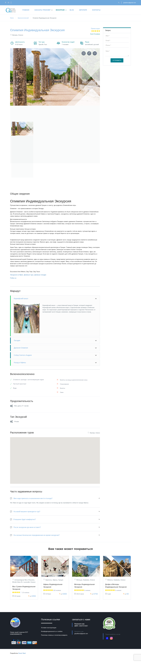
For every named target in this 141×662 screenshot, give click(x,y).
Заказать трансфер (42, 10)
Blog (72, 10)
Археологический (23, 18)
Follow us (13, 278)
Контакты (96, 10)
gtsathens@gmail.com (129, 2)
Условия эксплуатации (48, 627)
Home (12, 18)
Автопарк (83, 10)
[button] (21, 127)
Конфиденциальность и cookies (51, 631)
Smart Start (22, 653)
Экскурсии (60, 10)
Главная (25, 10)
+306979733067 (83, 626)
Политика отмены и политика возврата (54, 635)
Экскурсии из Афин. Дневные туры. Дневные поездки (28, 275)
